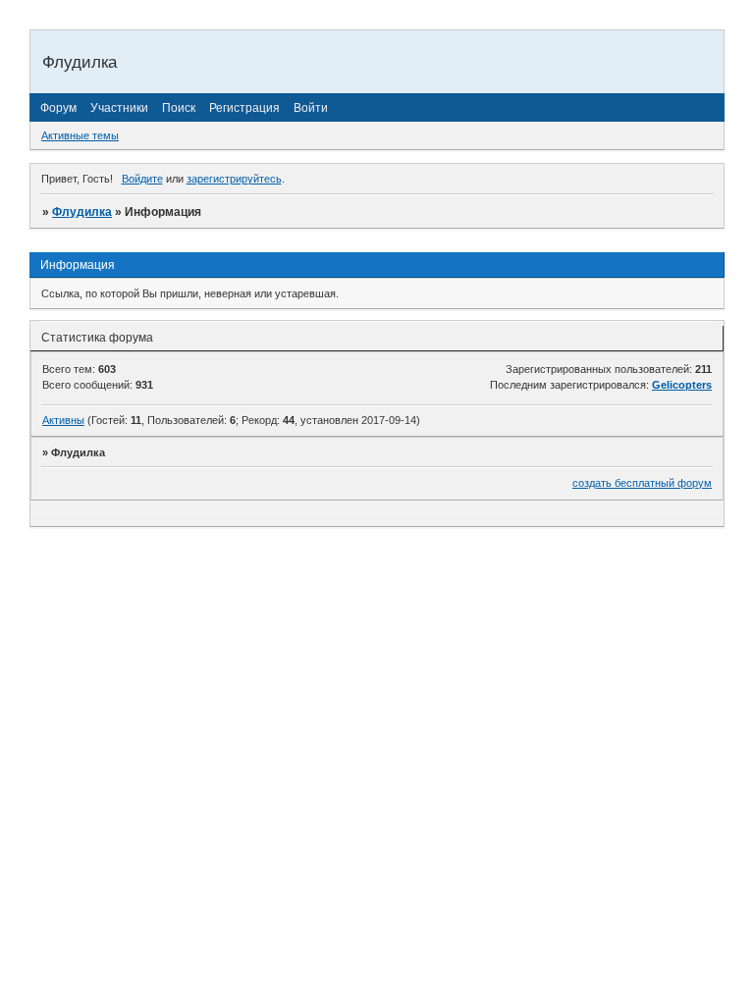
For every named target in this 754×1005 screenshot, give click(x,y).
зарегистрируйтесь (234, 179)
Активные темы (80, 135)
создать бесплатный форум (642, 483)
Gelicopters (682, 385)
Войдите (142, 179)
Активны (63, 420)
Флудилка (82, 212)
